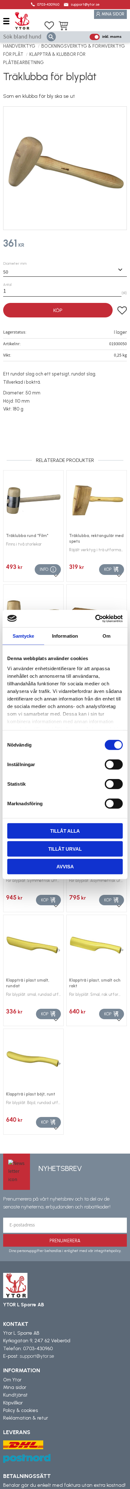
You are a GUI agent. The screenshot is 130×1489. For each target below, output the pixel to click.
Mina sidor (14, 1387)
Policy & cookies (20, 1410)
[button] (8, 21)
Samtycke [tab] (23, 636)
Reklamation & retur (25, 1418)
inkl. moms (111, 36)
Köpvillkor (13, 1403)
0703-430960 (48, 4)
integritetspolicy (107, 1251)
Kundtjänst (15, 1395)
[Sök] (51, 36)
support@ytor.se (85, 4)
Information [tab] (65, 636)
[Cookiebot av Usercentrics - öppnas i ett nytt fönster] (95, 618)
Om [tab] (106, 636)
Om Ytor (12, 1380)
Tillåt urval (65, 848)
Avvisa (65, 866)
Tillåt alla (65, 831)
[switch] (114, 764)
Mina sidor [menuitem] (113, 14)
